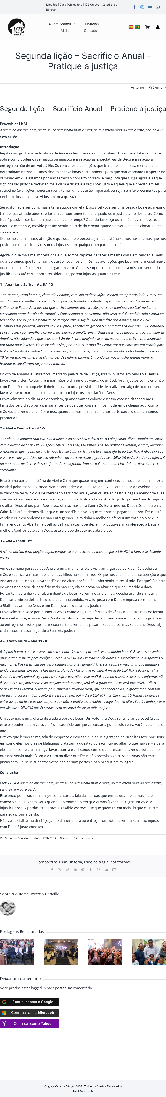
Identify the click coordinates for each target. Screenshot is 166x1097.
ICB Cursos (92, 4)
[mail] (158, 7)
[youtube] (150, 7)
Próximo (156, 87)
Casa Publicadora (71, 4)
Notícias (65, 838)
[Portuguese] (138, 27)
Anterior (138, 87)
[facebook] (134, 7)
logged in (38, 988)
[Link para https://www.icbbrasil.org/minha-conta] (158, 27)
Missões (51, 4)
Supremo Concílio (16, 838)
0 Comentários (83, 838)
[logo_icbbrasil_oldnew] (16, 18)
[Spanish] (131, 27)
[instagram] (142, 7)
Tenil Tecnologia (83, 1091)
